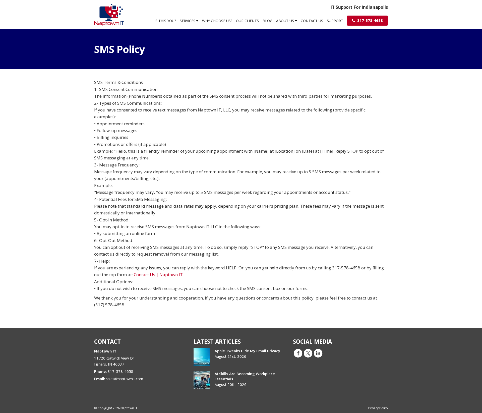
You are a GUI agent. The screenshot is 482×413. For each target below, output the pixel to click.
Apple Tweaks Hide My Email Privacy (247, 350)
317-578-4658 (369, 20)
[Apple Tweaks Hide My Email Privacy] (202, 357)
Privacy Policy (378, 408)
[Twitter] (308, 353)
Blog (267, 20)
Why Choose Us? (217, 20)
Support (335, 20)
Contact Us (312, 20)
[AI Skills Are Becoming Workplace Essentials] (202, 380)
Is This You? (165, 20)
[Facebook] (298, 353)
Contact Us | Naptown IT (158, 274)
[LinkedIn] (318, 353)
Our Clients (247, 20)
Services (188, 20)
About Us (285, 20)
